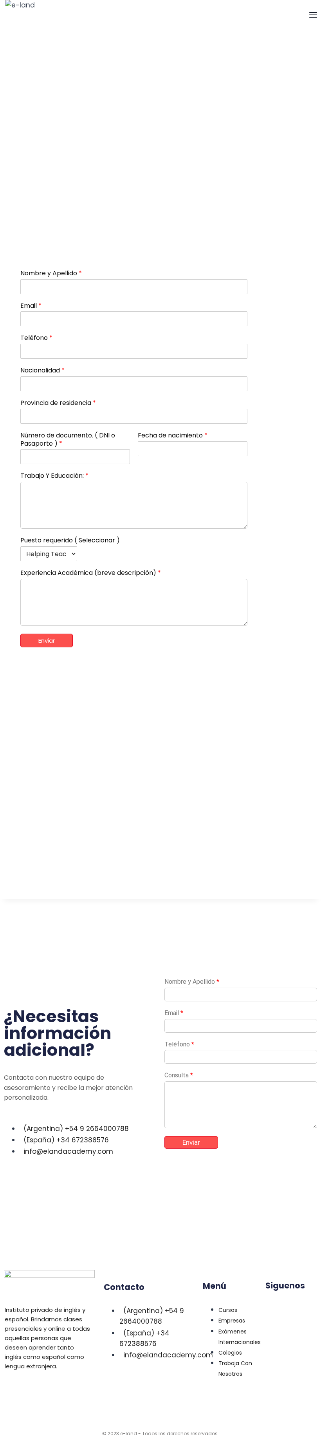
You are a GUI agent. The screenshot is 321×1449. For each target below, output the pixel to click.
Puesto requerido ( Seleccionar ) (70, 541)
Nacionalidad (42, 371)
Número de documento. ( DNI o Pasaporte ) (67, 440)
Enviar (46, 640)
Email (30, 306)
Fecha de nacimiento (172, 436)
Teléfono (36, 338)
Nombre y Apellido (51, 273)
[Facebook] (275, 1330)
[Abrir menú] (313, 15)
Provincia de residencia (58, 403)
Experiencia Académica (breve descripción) (90, 573)
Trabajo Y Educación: (54, 476)
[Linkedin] (275, 1307)
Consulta (178, 1075)
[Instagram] (301, 1307)
